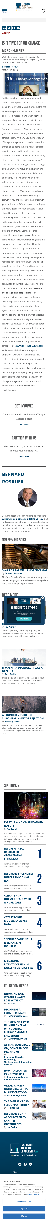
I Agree (24, 1216)
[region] (24, 1197)
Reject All (24, 1209)
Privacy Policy (33, 1194)
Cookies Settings (24, 1201)
